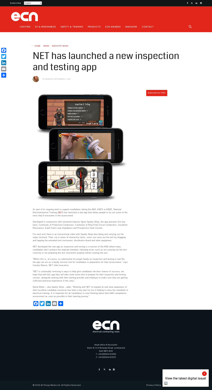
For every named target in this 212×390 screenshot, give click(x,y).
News (46, 46)
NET (60, 212)
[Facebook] (4, 50)
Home (38, 46)
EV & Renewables (45, 26)
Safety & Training (72, 26)
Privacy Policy (153, 385)
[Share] (4, 75)
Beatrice (49, 79)
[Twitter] (4, 56)
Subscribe (15, 3)
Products (94, 26)
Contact (148, 26)
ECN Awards (113, 26)
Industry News (60, 46)
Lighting (25, 26)
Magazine (131, 26)
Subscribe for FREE (157, 92)
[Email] (4, 69)
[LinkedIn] (4, 63)
